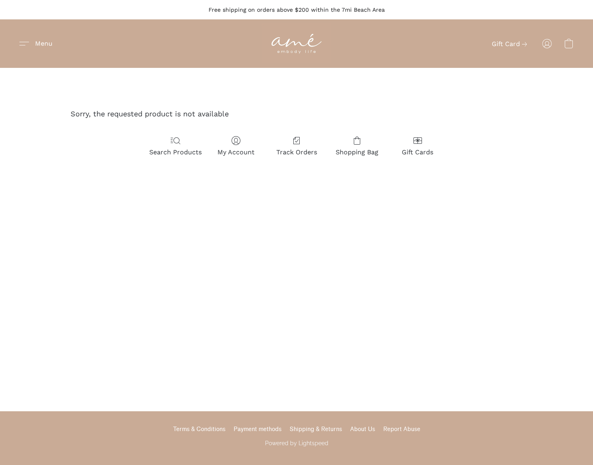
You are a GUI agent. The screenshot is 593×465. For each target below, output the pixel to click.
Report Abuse (401, 429)
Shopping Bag (357, 152)
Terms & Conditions (199, 429)
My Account (236, 152)
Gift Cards (417, 152)
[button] (296, 43)
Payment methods (258, 429)
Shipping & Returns (316, 429)
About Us (362, 429)
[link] (511, 44)
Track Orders (296, 152)
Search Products (175, 152)
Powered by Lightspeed (296, 443)
